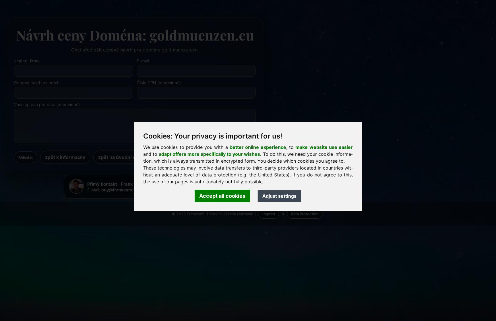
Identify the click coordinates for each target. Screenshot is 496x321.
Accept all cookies (222, 196)
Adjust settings (279, 196)
